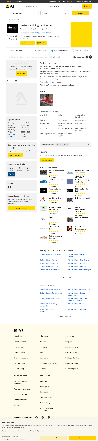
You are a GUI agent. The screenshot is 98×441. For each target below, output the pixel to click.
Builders (43, 342)
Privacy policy (44, 387)
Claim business (21, 208)
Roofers (42, 352)
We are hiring (19, 369)
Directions (24, 38)
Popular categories (31, 6)
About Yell (43, 381)
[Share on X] (90, 57)
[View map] (21, 98)
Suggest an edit (15, 155)
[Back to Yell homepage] (11, 6)
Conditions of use (46, 397)
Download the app (54, 1)
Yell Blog (69, 336)
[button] (36, 13)
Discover (44, 336)
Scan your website (20, 394)
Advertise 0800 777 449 (83, 1)
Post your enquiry (54, 6)
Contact (17, 405)
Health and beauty (72, 363)
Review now (21, 73)
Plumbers (43, 347)
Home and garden (71, 369)
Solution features (20, 400)
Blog (71, 6)
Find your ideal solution (22, 389)
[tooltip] (68, 13)
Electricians (44, 358)
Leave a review (19, 352)
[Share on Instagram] (43, 417)
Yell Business (18, 1)
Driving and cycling (72, 358)
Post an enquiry (19, 347)
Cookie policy (44, 392)
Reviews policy (45, 403)
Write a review (47, 33)
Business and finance (72, 352)
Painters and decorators (48, 363)
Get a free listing (67, 1)
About (16, 410)
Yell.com (9, 1)
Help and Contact (20, 363)
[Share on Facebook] (87, 57)
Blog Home (69, 342)
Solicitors (43, 369)
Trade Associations (21, 358)
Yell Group (45, 375)
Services (18, 336)
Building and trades (72, 347)
